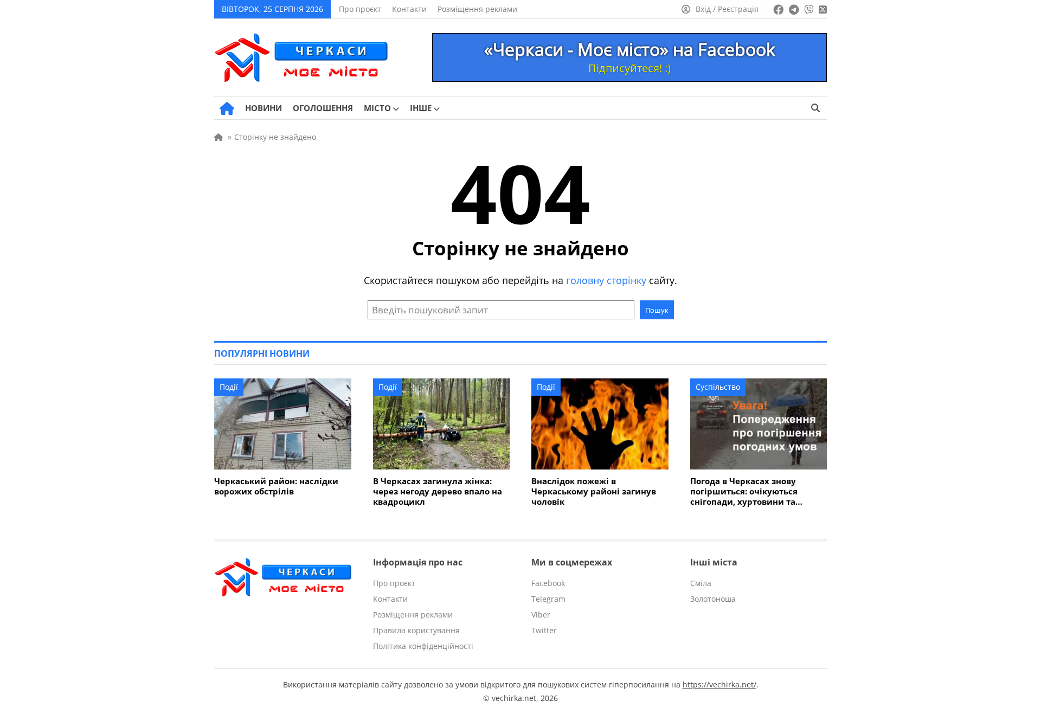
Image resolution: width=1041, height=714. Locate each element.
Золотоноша (713, 599)
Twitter (544, 630)
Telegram (548, 599)
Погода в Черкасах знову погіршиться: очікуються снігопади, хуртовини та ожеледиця (744, 491)
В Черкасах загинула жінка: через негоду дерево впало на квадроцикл (437, 491)
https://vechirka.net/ (719, 684)
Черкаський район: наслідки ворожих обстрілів (276, 486)
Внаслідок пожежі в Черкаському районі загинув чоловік (593, 491)
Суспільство (718, 387)
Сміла (700, 583)
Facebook (548, 583)
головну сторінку (606, 280)
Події (229, 387)
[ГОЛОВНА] (227, 108)
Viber (540, 614)
